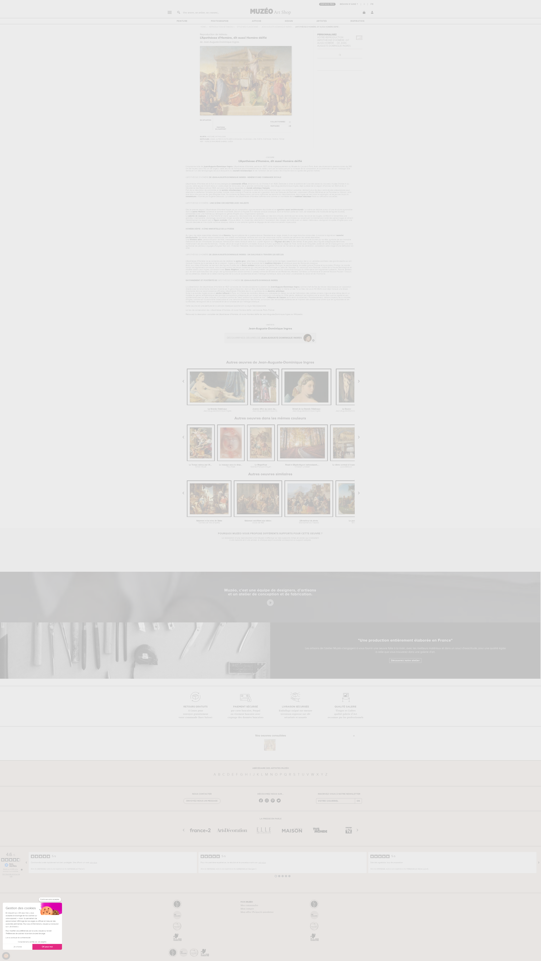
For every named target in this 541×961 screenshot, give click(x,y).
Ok (358, 801)
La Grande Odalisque (217, 410)
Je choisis (17, 947)
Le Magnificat (260, 466)
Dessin (289, 21)
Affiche (256, 21)
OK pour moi (47, 947)
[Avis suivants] (539, 863)
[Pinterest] (273, 802)
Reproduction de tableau (221, 27)
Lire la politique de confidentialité (18, 938)
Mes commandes (249, 905)
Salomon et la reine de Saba (209, 522)
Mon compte (247, 909)
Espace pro (327, 4)
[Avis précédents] (26, 863)
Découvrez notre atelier (405, 660)
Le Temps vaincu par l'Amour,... (201, 466)
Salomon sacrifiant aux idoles (258, 522)
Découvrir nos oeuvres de (264, 338)
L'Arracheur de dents (309, 522)
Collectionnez (277, 122)
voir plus (93, 863)
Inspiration (357, 21)
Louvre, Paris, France (265, 310)
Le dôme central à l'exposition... (346, 466)
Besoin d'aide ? (349, 4)
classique (229, 306)
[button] (6, 956)
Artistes (321, 21)
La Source (347, 410)
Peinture (182, 21)
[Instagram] (267, 802)
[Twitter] (279, 802)
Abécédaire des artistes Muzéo (270, 768)
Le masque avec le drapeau (231, 466)
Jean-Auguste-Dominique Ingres (276, 27)
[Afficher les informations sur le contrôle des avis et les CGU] (22, 870)
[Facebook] (262, 802)
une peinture (206, 306)
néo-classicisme (259, 306)
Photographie (219, 21)
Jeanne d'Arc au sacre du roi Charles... (264, 410)
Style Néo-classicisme (247, 27)
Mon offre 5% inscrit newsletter (257, 912)
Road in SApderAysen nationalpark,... (302, 466)
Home (203, 27)
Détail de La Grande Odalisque (306, 410)
